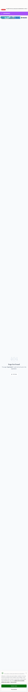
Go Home (15, 374)
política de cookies (5, 682)
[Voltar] (2, 13)
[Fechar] (26, 673)
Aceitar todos (14, 686)
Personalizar (14, 689)
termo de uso (13, 682)
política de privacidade (19, 680)
